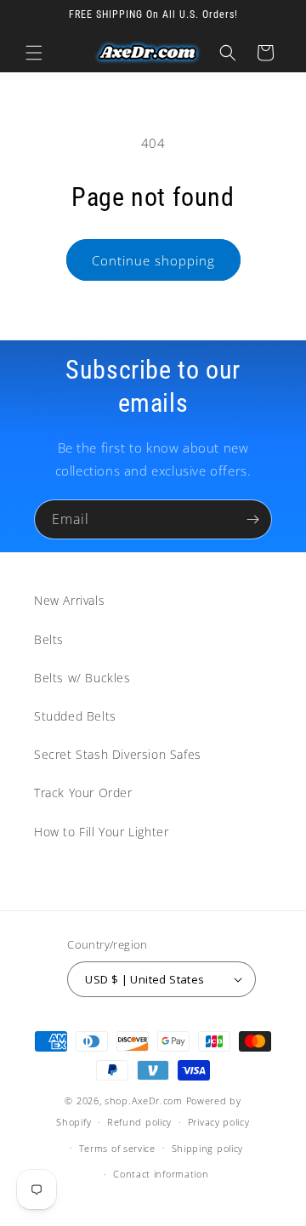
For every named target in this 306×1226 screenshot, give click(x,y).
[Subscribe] (252, 519)
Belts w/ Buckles (82, 678)
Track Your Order (83, 792)
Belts (49, 639)
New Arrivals (69, 600)
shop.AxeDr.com (144, 1100)
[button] (34, 52)
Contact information (160, 1173)
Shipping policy (208, 1148)
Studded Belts (75, 716)
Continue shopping (153, 260)
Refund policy (139, 1121)
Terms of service (117, 1148)
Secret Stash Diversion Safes (117, 754)
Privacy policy (219, 1121)
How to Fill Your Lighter (101, 832)
